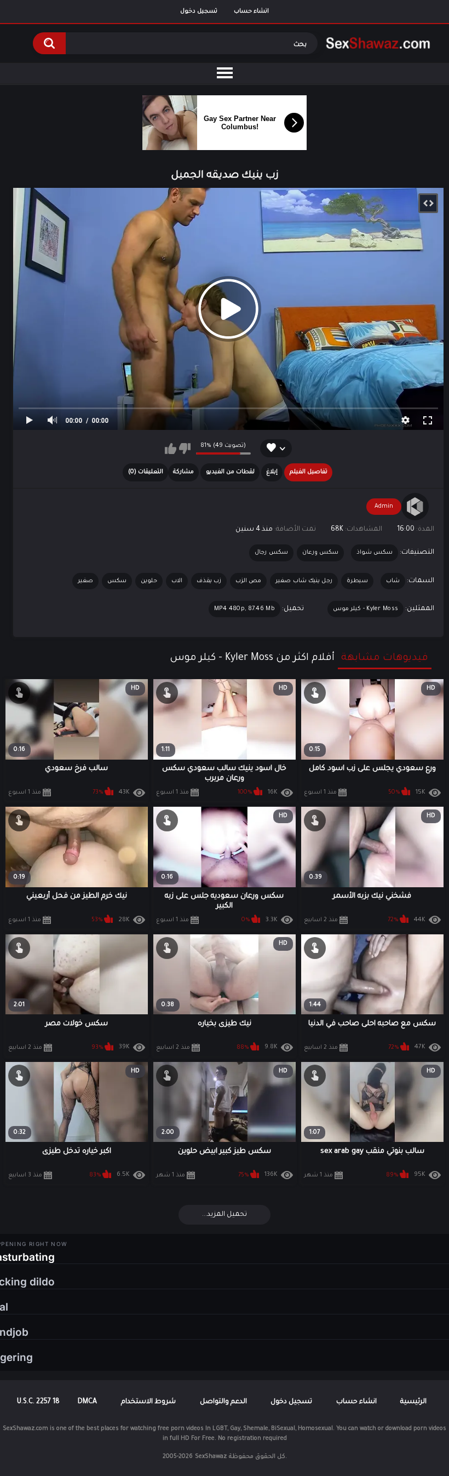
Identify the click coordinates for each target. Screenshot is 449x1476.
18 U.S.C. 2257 (38, 1402)
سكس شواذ (374, 552)
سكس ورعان (320, 552)
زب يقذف (209, 581)
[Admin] (415, 506)
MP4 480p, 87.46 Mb (244, 609)
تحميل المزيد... (224, 1215)
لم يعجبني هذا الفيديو (185, 448)
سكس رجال (271, 552)
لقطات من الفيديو (230, 472)
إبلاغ (272, 472)
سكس (116, 581)
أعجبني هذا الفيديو (170, 448)
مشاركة (183, 472)
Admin (384, 506)
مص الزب (248, 581)
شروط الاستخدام (148, 1402)
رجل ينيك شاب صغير (303, 581)
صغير (85, 581)
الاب (176, 581)
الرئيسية (413, 1402)
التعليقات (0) (145, 472)
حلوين (149, 581)
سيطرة (357, 581)
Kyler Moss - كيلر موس (365, 609)
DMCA (87, 1402)
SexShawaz (211, 1457)
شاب (393, 581)
